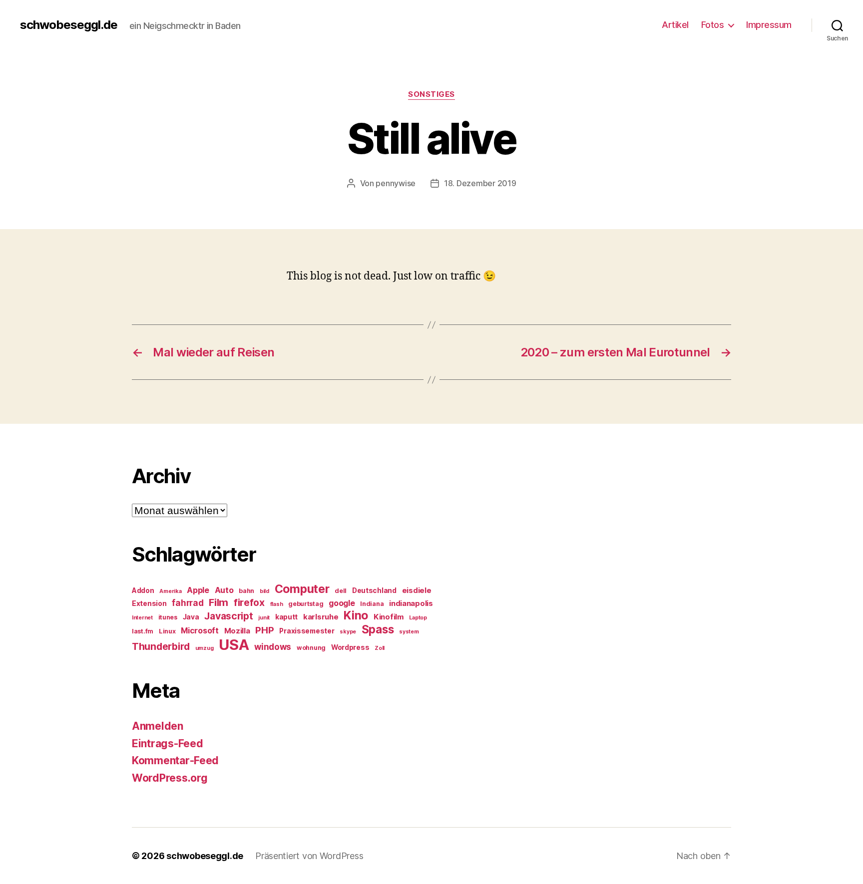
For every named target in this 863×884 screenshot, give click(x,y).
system (409, 631)
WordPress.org (170, 778)
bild (264, 591)
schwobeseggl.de (68, 25)
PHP (264, 630)
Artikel (675, 24)
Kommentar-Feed (175, 760)
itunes (167, 617)
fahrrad (187, 603)
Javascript (228, 616)
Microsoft (200, 630)
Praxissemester (306, 631)
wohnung (311, 647)
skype (348, 631)
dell (341, 590)
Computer (302, 589)
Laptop (418, 617)
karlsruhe (321, 616)
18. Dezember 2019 (480, 183)
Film (218, 602)
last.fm (142, 631)
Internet (142, 617)
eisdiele (417, 590)
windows (272, 647)
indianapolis (411, 603)
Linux (167, 631)
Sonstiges (431, 94)
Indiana (372, 603)
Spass (378, 629)
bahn (246, 590)
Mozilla (237, 630)
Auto (224, 590)
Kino (356, 615)
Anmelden (157, 726)
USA (234, 644)
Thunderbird (161, 646)
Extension (149, 603)
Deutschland (374, 590)
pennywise (396, 183)
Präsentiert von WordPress (309, 856)
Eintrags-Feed (167, 743)
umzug (204, 648)
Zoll (380, 648)
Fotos (712, 24)
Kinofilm (389, 616)
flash (276, 604)
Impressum (769, 24)
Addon (143, 590)
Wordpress (350, 647)
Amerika (170, 591)
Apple (198, 590)
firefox (249, 602)
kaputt (286, 617)
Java (191, 617)
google (342, 603)
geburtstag (305, 603)
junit (264, 617)
